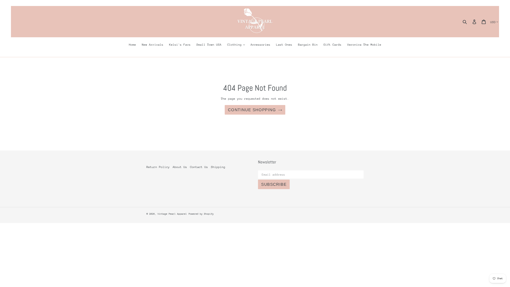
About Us (180, 167)
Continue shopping (252, 110)
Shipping (218, 167)
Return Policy (158, 167)
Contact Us (199, 167)
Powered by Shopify (201, 213)
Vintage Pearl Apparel (172, 213)
